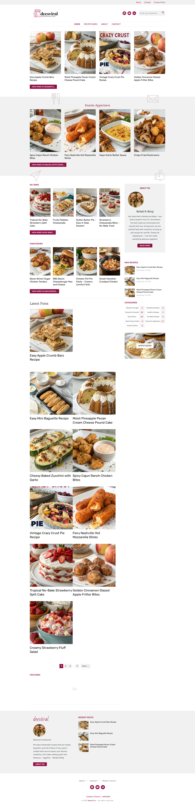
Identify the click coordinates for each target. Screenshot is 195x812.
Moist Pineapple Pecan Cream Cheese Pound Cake (149, 291)
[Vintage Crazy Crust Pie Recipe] (114, 52)
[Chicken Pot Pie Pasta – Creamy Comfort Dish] (86, 261)
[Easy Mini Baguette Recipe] (51, 393)
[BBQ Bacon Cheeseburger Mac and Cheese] (63, 261)
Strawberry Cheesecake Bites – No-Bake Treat (109, 223)
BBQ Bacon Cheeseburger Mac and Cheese (63, 281)
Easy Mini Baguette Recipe (49, 418)
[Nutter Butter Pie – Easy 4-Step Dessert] (86, 202)
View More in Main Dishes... (44, 291)
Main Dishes (36, 243)
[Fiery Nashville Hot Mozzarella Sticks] (80, 130)
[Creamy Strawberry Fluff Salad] (51, 622)
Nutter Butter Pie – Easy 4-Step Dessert (86, 223)
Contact (147, 2)
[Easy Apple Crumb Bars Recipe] (45, 52)
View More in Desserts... (43, 87)
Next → (85, 666)
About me (40, 764)
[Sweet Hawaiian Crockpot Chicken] (109, 261)
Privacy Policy (159, 2)
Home (77, 24)
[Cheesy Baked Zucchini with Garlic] (51, 450)
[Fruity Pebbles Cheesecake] (63, 202)
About (138, 2)
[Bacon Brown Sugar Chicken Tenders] (40, 261)
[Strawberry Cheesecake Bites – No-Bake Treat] (109, 202)
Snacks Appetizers (97, 105)
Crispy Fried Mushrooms (146, 155)
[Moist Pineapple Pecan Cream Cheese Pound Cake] (80, 52)
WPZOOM (106, 797)
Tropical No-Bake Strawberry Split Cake (39, 223)
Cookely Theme (93, 797)
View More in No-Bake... (43, 232)
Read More (145, 245)
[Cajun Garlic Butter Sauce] (114, 130)
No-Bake (34, 185)
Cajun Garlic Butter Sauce (112, 155)
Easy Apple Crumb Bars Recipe (149, 267)
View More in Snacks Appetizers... (48, 165)
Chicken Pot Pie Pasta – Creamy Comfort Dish (84, 281)
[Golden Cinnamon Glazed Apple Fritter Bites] (149, 52)
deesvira (91, 801)
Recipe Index (90, 24)
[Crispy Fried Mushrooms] (149, 130)
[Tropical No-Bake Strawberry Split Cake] (40, 202)
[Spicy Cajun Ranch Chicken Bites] (45, 130)
